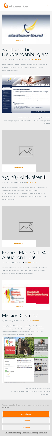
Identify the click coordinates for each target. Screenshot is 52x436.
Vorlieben (26, 427)
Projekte (19, 40)
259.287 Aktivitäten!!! (24, 177)
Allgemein (18, 168)
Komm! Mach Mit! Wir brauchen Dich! (25, 255)
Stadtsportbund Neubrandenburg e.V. (25, 52)
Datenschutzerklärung (13, 433)
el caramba (36, 59)
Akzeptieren (26, 414)
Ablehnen (26, 421)
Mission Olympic (20, 315)
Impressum (43, 433)
